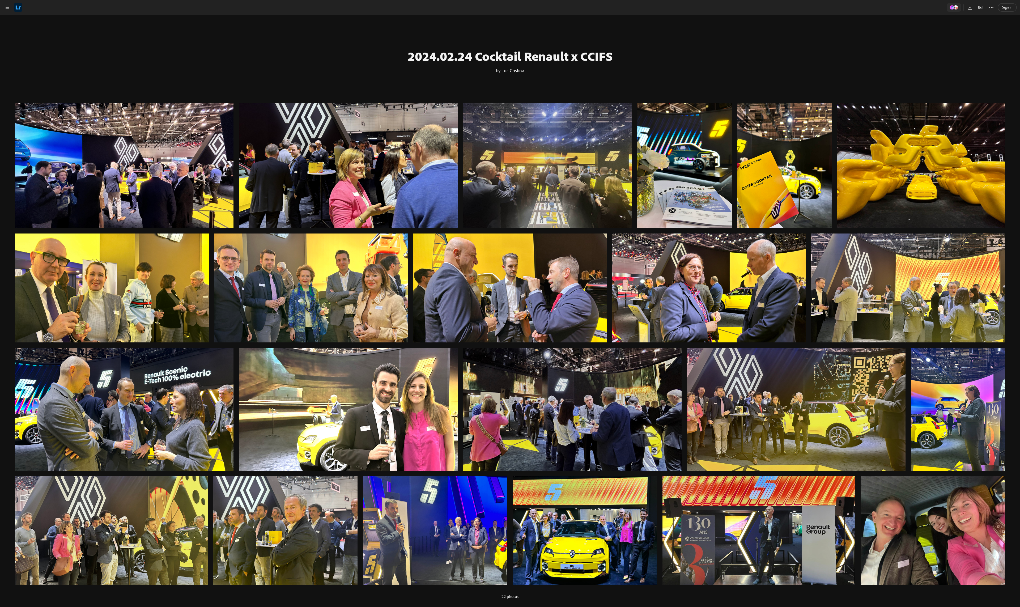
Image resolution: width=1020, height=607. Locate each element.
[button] (7, 7)
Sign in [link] (1007, 7)
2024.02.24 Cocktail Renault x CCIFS (510, 56)
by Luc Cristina (510, 70)
